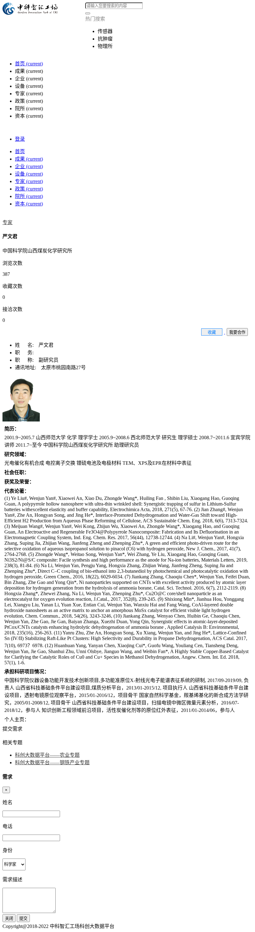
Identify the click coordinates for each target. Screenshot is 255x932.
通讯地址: (28, 367)
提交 (23, 918)
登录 (20, 139)
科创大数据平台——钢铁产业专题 (52, 762)
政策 (29, 188)
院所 (29, 196)
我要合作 (237, 332)
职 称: (27, 360)
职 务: (26, 352)
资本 (29, 203)
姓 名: (27, 345)
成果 (29, 159)
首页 (29, 63)
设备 (29, 174)
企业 (29, 166)
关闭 (9, 918)
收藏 (212, 332)
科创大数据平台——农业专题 (47, 755)
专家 (29, 181)
